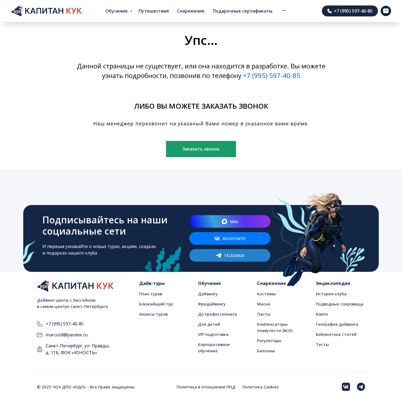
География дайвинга (337, 324)
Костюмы (266, 293)
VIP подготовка (213, 334)
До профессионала (217, 314)
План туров (150, 293)
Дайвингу (208, 293)
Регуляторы (269, 340)
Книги (322, 314)
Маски (263, 304)
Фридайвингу (212, 304)
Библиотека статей (336, 334)
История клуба (331, 293)
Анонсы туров (153, 314)
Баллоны (266, 350)
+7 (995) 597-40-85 (271, 75)
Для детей (209, 324)
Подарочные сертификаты (242, 11)
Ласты (263, 314)
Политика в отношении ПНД (206, 387)
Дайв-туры (152, 283)
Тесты (322, 344)
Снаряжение (191, 11)
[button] (284, 10)
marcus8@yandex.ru (67, 335)
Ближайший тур (156, 304)
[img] (346, 387)
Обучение (117, 11)
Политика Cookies (260, 387)
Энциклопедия (333, 283)
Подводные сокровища (339, 304)
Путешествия (154, 11)
